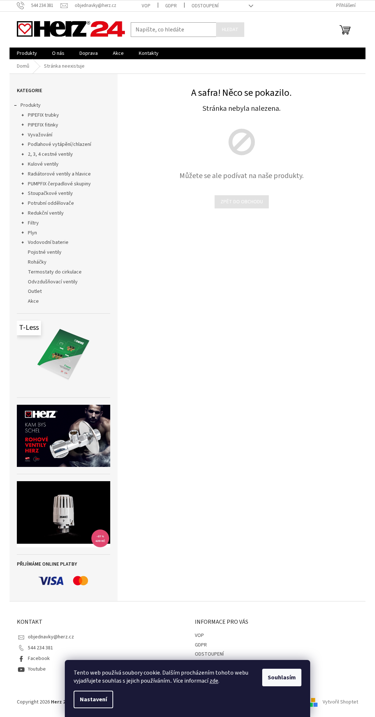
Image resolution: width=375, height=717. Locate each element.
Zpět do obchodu (241, 201)
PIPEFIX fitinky (43, 125)
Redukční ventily (46, 213)
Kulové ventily (43, 164)
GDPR (171, 6)
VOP (146, 6)
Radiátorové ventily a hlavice (59, 174)
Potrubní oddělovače (51, 203)
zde (213, 681)
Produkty (31, 105)
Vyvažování (40, 135)
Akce (33, 301)
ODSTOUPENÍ (205, 6)
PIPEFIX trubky (43, 115)
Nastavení (93, 699)
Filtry (33, 223)
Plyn (32, 233)
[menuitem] (27, 53)
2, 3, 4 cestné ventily (50, 154)
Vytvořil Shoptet (340, 702)
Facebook (39, 658)
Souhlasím (282, 677)
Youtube (37, 669)
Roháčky (37, 262)
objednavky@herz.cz (51, 637)
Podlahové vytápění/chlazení (59, 144)
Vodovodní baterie (48, 242)
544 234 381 (40, 648)
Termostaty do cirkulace (55, 272)
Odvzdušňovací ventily (53, 282)
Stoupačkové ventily (50, 193)
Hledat (230, 29)
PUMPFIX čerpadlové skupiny (59, 184)
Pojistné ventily (45, 252)
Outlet (35, 291)
